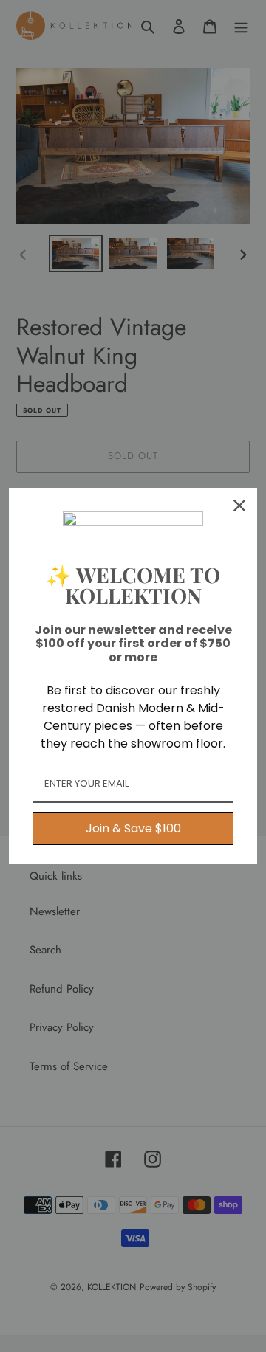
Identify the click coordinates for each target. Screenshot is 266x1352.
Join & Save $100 (133, 828)
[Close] (239, 505)
